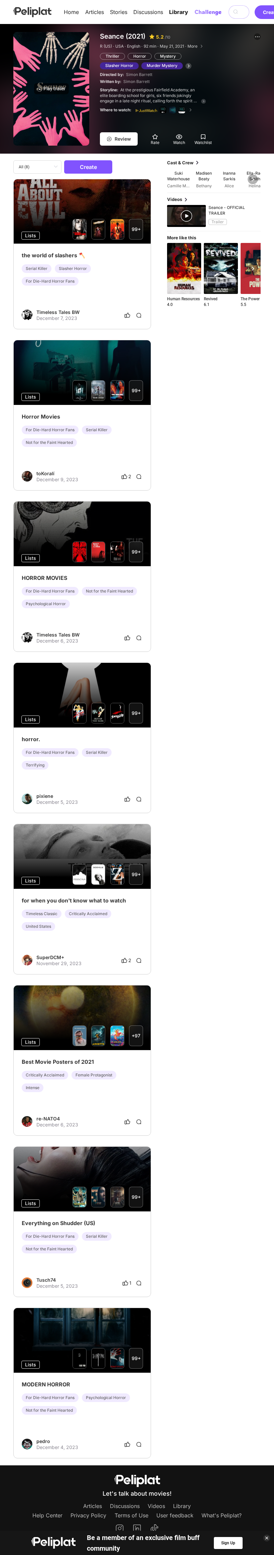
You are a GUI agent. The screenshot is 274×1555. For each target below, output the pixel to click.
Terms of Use (131, 1515)
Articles (94, 12)
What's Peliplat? (221, 1515)
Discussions (148, 12)
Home (71, 12)
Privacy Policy (88, 1515)
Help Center (47, 1515)
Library (178, 12)
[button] (257, 36)
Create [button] (88, 167)
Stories (118, 12)
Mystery (168, 56)
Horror (139, 56)
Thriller (112, 56)
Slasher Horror (119, 65)
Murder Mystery (162, 65)
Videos (156, 1506)
